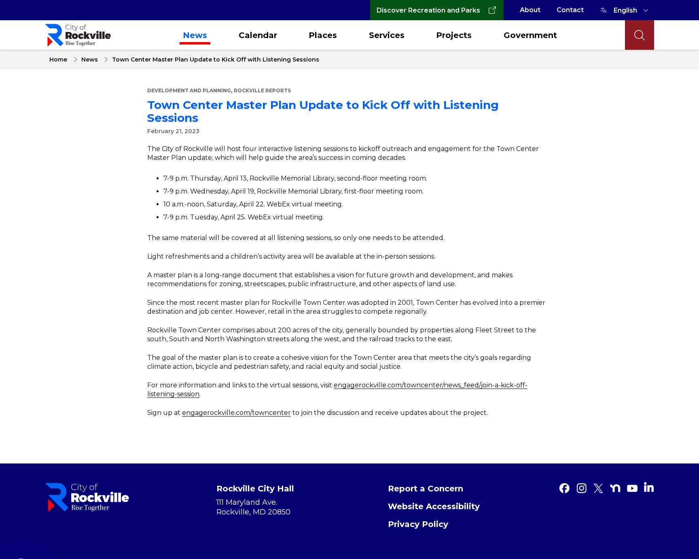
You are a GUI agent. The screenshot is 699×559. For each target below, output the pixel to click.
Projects (454, 35)
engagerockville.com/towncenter (236, 413)
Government (530, 35)
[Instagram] (581, 488)
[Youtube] (632, 488)
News (195, 35)
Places (323, 35)
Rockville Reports (262, 90)
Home (58, 59)
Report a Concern (425, 488)
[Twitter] (598, 488)
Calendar (258, 35)
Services (387, 35)
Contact (570, 10)
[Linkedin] (649, 487)
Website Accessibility (434, 506)
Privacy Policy (418, 524)
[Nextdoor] (615, 488)
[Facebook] (564, 488)
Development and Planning (189, 90)
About (530, 10)
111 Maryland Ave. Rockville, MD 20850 (253, 507)
